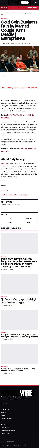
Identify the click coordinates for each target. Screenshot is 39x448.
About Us (3, 412)
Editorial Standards (6, 418)
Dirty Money (5, 163)
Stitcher (33, 148)
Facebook (29, 218)
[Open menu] (3, 3)
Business (7, 13)
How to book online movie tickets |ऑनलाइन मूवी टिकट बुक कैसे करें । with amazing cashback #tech (24, 7)
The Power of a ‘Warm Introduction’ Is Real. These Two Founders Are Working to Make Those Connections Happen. (18, 301)
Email (28, 222)
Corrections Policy (6, 427)
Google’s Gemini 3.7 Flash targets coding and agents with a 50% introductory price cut (19, 336)
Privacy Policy (5, 433)
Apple (22, 148)
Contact (3, 415)
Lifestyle (15, 194)
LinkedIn (10, 222)
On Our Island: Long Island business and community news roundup (18, 370)
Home (2, 13)
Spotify (27, 148)
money (20, 194)
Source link (4, 190)
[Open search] (36, 3)
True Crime (25, 194)
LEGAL (10, 194)
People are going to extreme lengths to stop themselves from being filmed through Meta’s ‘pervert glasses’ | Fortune (19, 262)
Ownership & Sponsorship (8, 430)
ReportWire (6, 43)
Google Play (5, 151)
